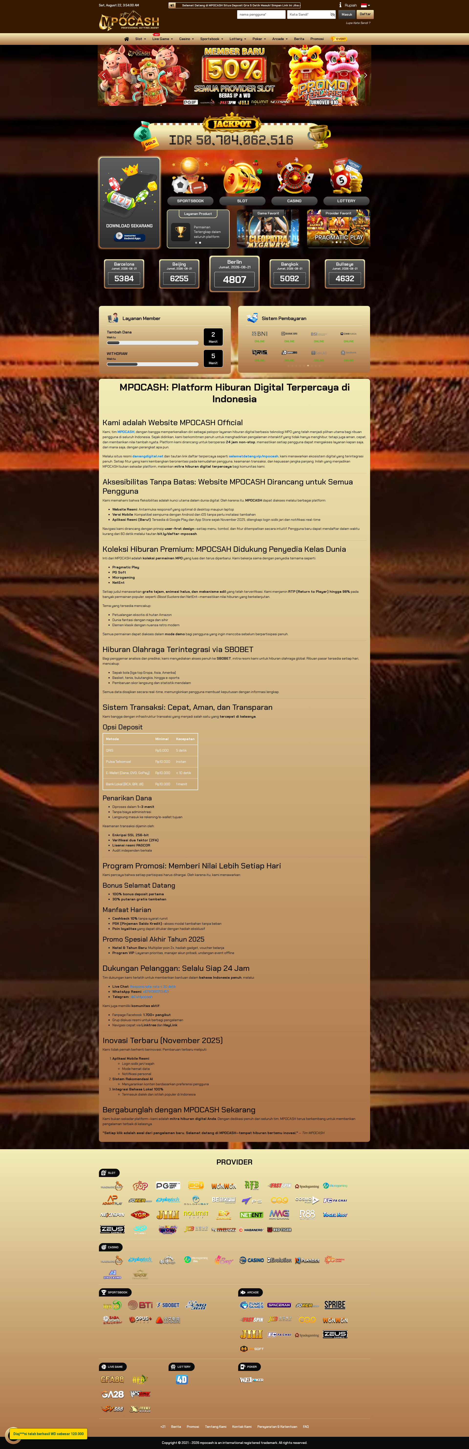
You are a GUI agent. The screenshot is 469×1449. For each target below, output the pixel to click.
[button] (365, 75)
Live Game (160, 39)
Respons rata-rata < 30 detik (153, 986)
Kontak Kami (242, 1427)
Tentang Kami (215, 1427)
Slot (138, 39)
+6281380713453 (156, 991)
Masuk (347, 14)
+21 (162, 1427)
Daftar (365, 14)
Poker (257, 39)
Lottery (236, 39)
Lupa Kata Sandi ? (358, 23)
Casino (184, 39)
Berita (299, 39)
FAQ (306, 1427)
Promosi (317, 39)
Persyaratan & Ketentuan (277, 1427)
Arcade (278, 39)
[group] (338, 228)
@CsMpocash (142, 997)
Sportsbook (209, 39)
